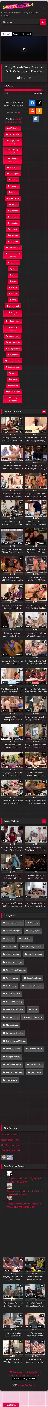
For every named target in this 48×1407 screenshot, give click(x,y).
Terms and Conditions (18, 1375)
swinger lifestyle (13, 328)
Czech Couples (12, 954)
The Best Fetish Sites (11, 1150)
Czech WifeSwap (34, 978)
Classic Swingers (13, 931)
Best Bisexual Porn (10, 1145)
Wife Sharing (36, 1072)
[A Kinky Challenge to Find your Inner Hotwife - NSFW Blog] (9, 1175)
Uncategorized (36, 1064)
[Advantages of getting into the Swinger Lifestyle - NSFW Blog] (9, 1188)
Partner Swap (14, 134)
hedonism (14, 217)
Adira (17, 119)
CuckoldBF (26, 938)
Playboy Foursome (34, 1017)
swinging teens (14, 361)
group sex (14, 211)
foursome (14, 186)
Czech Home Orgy (14, 962)
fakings (14, 180)
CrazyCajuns (34, 931)
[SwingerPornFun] (19, 6)
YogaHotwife (11, 1080)
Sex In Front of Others (15, 1041)
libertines (14, 235)
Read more (12, 112)
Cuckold (9, 938)
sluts (14, 275)
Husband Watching (14, 1001)
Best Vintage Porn (10, 1140)
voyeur (14, 379)
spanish (14, 287)
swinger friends (13, 313)
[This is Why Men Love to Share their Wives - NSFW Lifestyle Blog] (9, 1200)
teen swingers (14, 367)
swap (14, 300)
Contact (36, 1375)
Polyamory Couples (14, 142)
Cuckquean (11, 946)
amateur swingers (13, 159)
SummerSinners (35, 1049)
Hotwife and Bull (13, 994)
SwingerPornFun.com (27, 1385)
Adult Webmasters (10, 1134)
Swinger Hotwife (13, 1057)
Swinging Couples (13, 151)
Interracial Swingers (14, 1009)
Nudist (34, 1009)
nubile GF (14, 241)
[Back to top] (40, 1399)
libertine (14, 229)
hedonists (14, 223)
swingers (14, 355)
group (14, 204)
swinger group (14, 321)
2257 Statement (14, 1372)
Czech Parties (12, 978)
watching (14, 385)
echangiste (14, 174)
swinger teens (14, 348)
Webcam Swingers (14, 1072)
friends (14, 192)
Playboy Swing (12, 1025)
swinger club (14, 306)
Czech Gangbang (35, 954)
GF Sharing (14, 128)
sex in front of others (14, 255)
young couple (14, 392)
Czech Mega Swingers (15, 970)
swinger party (14, 342)
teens (14, 373)
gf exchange (14, 198)
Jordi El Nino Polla (13, 122)
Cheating (34, 923)
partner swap (14, 248)
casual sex (14, 167)
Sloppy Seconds (13, 1049)
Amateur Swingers (14, 923)
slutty (14, 281)
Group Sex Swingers (33, 986)
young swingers (13, 399)
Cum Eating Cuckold (33, 946)
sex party (14, 263)
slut (14, 269)
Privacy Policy (34, 1372)
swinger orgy (14, 336)
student (14, 293)
